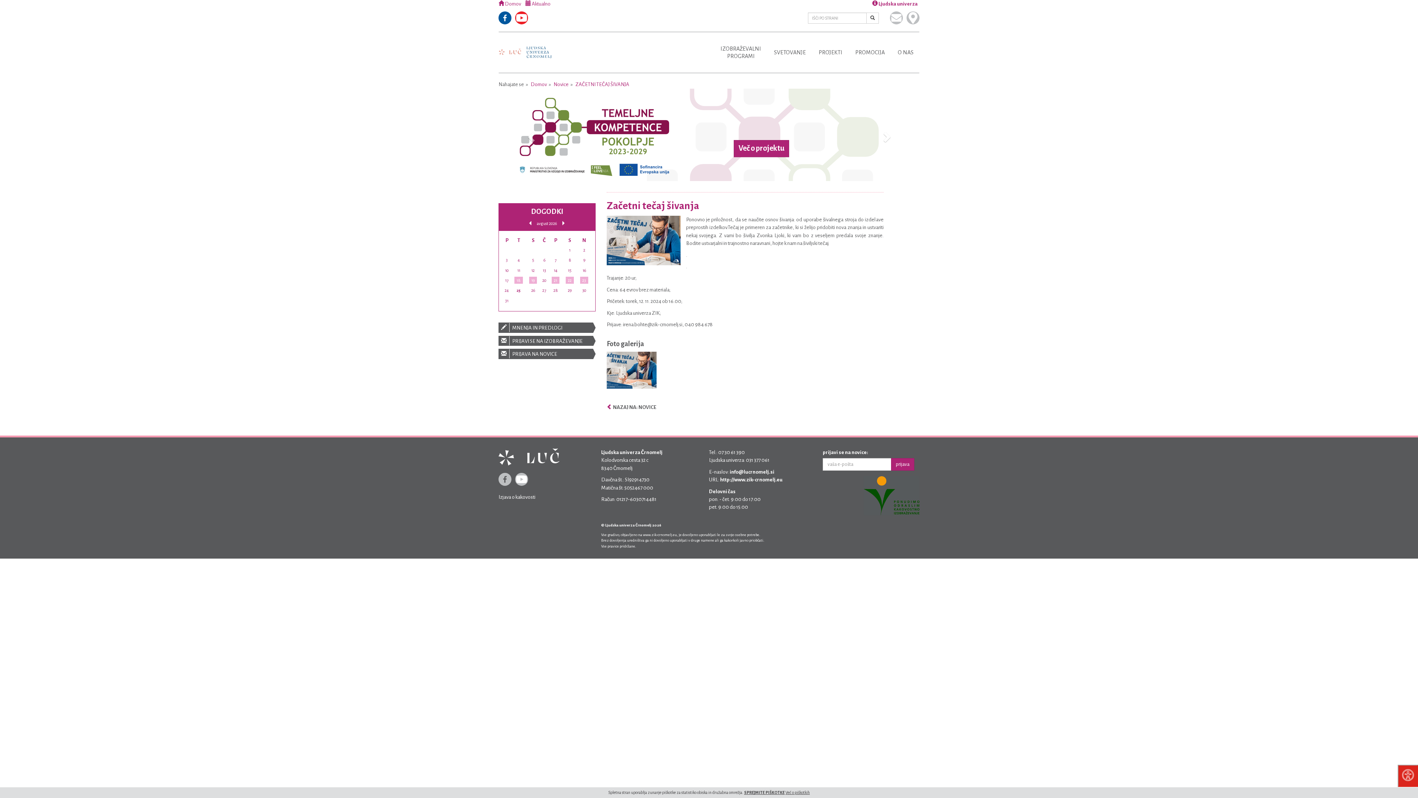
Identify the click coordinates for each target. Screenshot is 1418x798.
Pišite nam (896, 17)
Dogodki (547, 211)
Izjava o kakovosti (517, 497)
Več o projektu (761, 148)
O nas (906, 52)
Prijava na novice (534, 354)
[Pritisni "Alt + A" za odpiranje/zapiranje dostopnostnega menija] (1408, 776)
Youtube (521, 17)
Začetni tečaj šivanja (602, 84)
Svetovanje (790, 52)
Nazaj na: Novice (634, 407)
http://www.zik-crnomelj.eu (751, 479)
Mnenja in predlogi (536, 328)
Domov (512, 4)
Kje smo (913, 17)
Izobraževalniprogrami (740, 52)
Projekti (830, 52)
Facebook (505, 17)
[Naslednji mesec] (563, 223)
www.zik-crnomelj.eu (660, 535)
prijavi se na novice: (845, 452)
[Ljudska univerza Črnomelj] (525, 47)
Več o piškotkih (797, 792)
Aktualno (541, 4)
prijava (903, 464)
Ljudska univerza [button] (898, 4)
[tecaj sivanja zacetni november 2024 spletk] (632, 372)
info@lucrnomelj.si (752, 472)
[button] (530, 135)
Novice (561, 84)
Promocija (870, 52)
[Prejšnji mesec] (530, 223)
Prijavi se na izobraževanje (547, 341)
